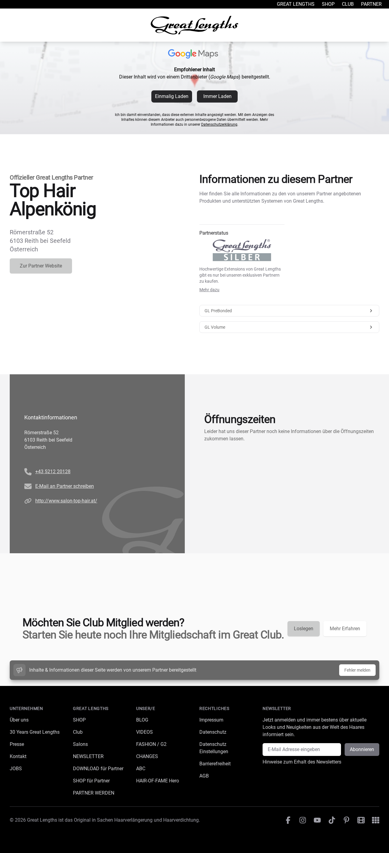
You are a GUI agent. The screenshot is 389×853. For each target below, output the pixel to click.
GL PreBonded (218, 310)
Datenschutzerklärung (219, 124)
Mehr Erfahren (345, 628)
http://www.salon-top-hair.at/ (66, 501)
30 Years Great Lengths (35, 732)
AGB (204, 776)
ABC (140, 768)
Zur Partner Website (41, 266)
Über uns (19, 720)
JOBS (16, 768)
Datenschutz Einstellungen (213, 747)
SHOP (79, 720)
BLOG (142, 720)
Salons (80, 744)
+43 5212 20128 (53, 471)
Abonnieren (362, 749)
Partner (371, 4)
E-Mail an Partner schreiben (64, 486)
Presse (17, 744)
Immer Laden (217, 96)
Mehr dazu (209, 289)
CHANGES (147, 756)
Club (348, 4)
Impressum (211, 720)
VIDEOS (144, 732)
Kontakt (18, 756)
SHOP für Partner (91, 781)
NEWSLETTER (88, 756)
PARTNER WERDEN (93, 793)
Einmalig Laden (171, 96)
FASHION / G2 (151, 744)
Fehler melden (357, 670)
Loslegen (303, 628)
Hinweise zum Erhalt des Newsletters (302, 762)
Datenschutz (212, 732)
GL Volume (215, 327)
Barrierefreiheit (215, 764)
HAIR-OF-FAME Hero (157, 781)
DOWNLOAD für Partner (98, 768)
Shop (328, 4)
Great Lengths (296, 4)
